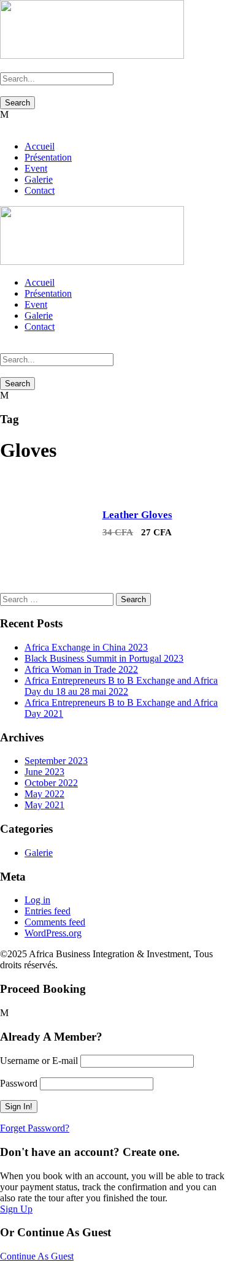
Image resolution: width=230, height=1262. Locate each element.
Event (36, 168)
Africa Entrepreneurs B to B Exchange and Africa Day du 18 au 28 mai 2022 (121, 686)
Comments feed (55, 922)
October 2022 (51, 783)
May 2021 (44, 805)
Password (18, 1083)
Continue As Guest (37, 1256)
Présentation (48, 157)
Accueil (40, 146)
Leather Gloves (137, 515)
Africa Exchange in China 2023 (86, 647)
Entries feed (48, 911)
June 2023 (44, 772)
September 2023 (56, 760)
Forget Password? (34, 1128)
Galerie (39, 179)
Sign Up (16, 1209)
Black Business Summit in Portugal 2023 (104, 658)
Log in (37, 900)
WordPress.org (53, 933)
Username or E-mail (39, 1060)
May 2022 (44, 794)
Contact (40, 190)
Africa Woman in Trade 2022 (81, 669)
